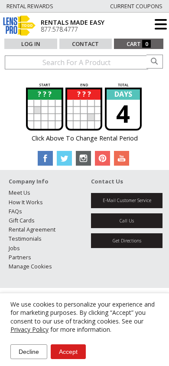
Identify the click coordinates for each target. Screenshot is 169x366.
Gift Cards (22, 220)
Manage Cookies (30, 266)
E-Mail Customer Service (127, 200)
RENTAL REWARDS (29, 6)
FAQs (15, 211)
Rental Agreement (32, 229)
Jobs (14, 248)
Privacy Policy (29, 329)
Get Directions (127, 241)
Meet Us (19, 192)
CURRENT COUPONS (136, 6)
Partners (20, 257)
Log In (30, 44)
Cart (137, 44)
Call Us (127, 221)
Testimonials (25, 238)
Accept (68, 351)
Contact (85, 44)
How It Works (26, 202)
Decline (29, 351)
